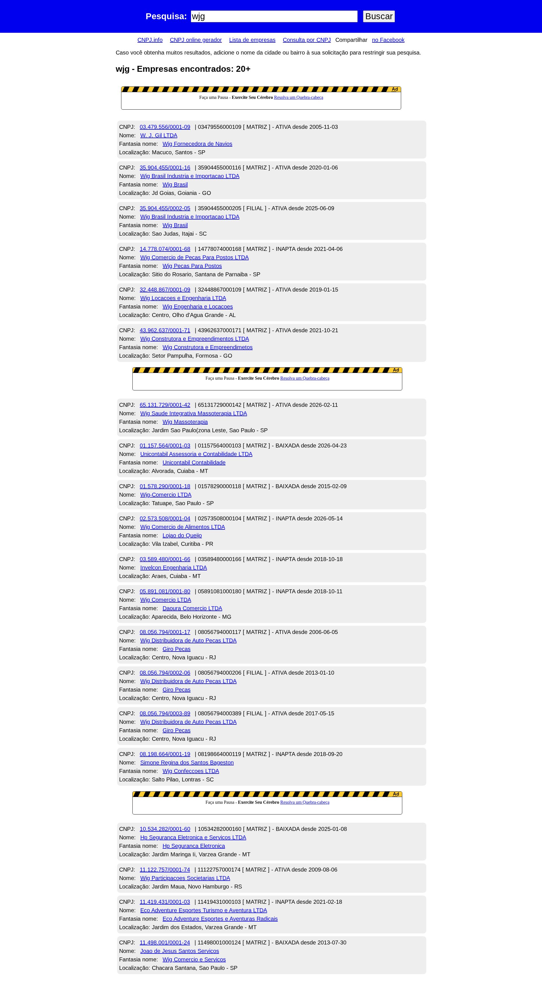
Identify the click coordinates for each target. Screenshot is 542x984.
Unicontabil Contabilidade (194, 462)
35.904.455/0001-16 (165, 167)
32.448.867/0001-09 (165, 289)
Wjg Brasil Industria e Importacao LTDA (189, 176)
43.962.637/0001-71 (165, 330)
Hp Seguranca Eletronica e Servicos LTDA (193, 837)
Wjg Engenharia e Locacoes (198, 306)
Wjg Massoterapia (185, 422)
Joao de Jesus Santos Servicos (179, 951)
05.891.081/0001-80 (165, 591)
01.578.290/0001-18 (165, 486)
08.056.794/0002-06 (165, 673)
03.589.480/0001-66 (165, 559)
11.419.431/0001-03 (165, 902)
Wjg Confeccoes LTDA (191, 771)
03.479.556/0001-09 (165, 127)
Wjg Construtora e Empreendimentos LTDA (194, 339)
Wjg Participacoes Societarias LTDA (185, 878)
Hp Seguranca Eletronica (194, 846)
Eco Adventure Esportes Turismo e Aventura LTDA (203, 910)
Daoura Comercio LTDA (192, 608)
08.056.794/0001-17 (165, 632)
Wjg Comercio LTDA (165, 600)
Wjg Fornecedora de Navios (197, 144)
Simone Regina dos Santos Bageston (187, 762)
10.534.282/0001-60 (165, 829)
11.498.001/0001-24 (165, 942)
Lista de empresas (252, 40)
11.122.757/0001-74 (165, 869)
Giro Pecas (177, 649)
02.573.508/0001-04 (165, 518)
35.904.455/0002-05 (165, 208)
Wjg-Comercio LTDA (165, 495)
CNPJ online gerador (196, 40)
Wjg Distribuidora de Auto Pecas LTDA (188, 640)
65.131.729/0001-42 (165, 405)
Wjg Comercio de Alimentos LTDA (182, 527)
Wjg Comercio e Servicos (194, 959)
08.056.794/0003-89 (165, 713)
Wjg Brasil (175, 184)
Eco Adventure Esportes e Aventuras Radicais (220, 919)
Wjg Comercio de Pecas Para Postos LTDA (194, 257)
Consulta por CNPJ (307, 40)
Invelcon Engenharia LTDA (173, 567)
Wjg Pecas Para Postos (192, 266)
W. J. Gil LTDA (158, 135)
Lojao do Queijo (182, 535)
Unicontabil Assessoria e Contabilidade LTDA (196, 454)
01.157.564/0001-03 (165, 445)
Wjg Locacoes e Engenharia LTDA (183, 298)
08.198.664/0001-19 (165, 754)
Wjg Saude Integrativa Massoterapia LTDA (193, 413)
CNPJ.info (150, 40)
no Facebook (388, 40)
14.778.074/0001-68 (165, 249)
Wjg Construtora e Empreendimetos (208, 347)
